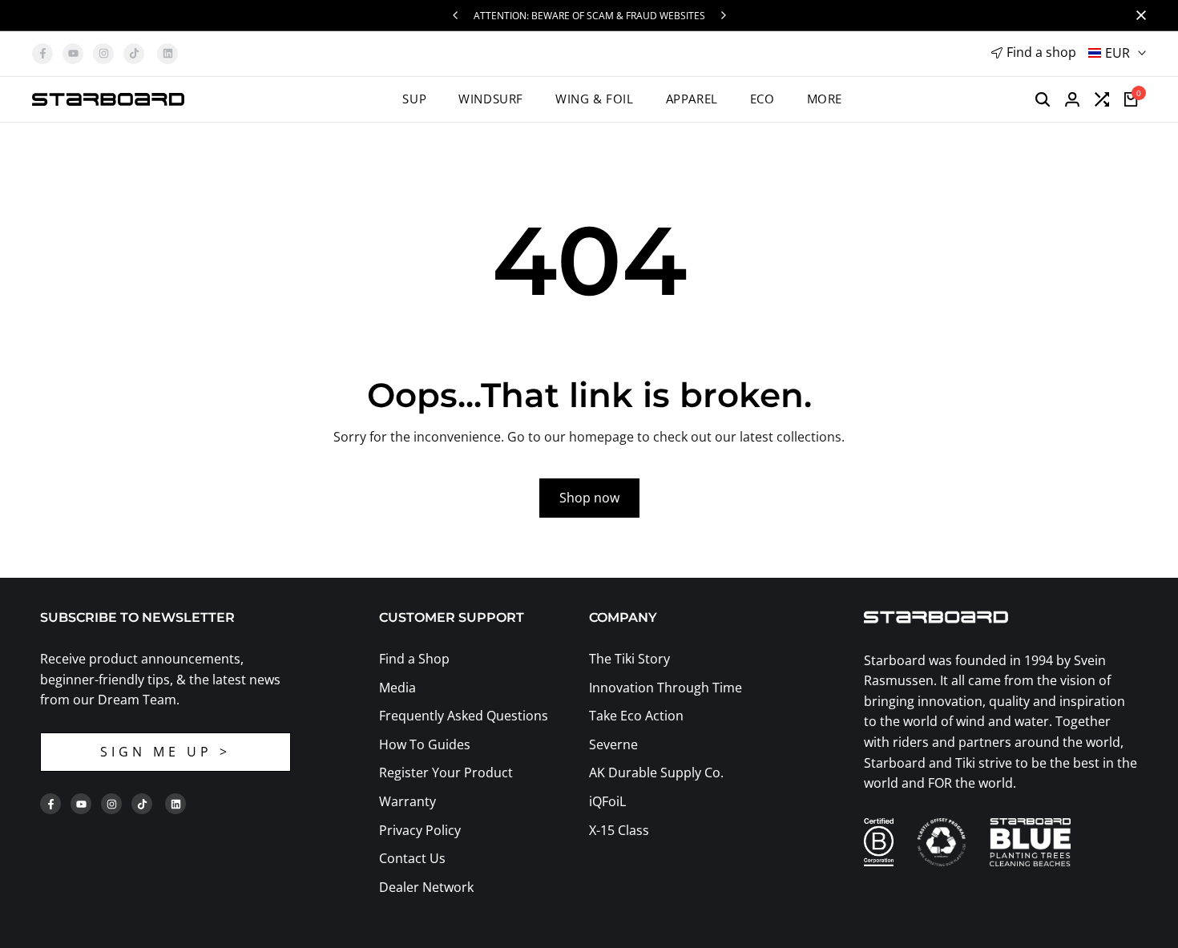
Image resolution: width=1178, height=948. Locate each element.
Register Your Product (446, 772)
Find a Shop (414, 659)
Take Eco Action (636, 715)
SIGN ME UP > (165, 751)
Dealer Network (426, 887)
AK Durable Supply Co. (656, 772)
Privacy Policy (420, 830)
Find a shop (1041, 52)
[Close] (1138, 15)
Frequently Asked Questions (463, 715)
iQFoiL (607, 801)
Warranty (407, 801)
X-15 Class (619, 830)
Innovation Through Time (665, 687)
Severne (613, 744)
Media (397, 687)
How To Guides (424, 744)
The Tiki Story (629, 659)
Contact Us (412, 858)
